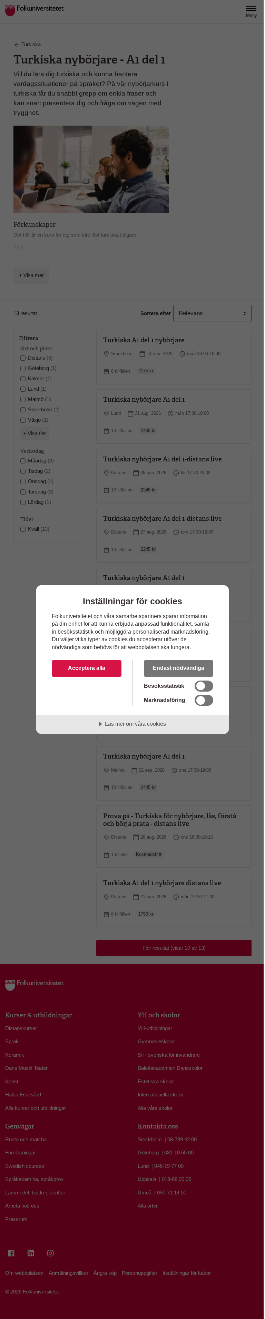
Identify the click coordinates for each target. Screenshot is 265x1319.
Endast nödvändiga (178, 668)
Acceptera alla (86, 668)
